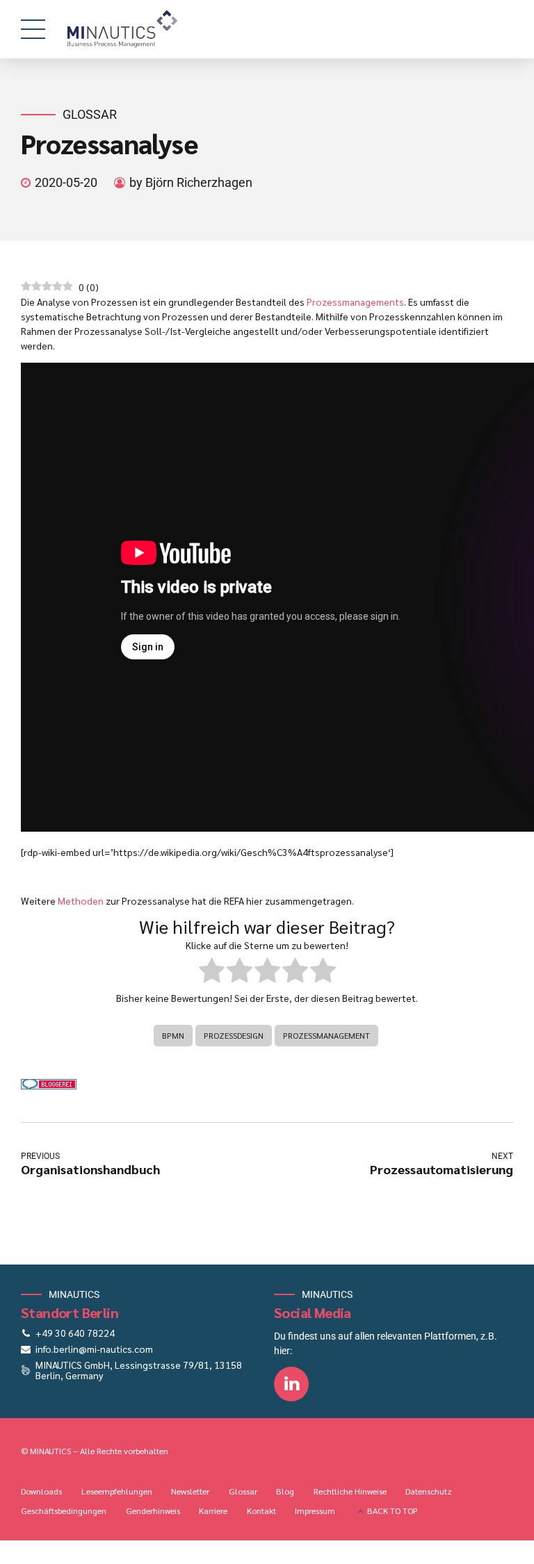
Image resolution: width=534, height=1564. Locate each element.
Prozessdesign (234, 1035)
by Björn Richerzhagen (190, 182)
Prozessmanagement (326, 1035)
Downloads (41, 1491)
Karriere (213, 1510)
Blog (285, 1491)
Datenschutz (428, 1491)
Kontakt (261, 1510)
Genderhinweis (153, 1510)
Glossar (90, 114)
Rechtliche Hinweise (350, 1491)
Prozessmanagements (355, 301)
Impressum (315, 1510)
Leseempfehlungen (116, 1491)
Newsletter (190, 1491)
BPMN (173, 1035)
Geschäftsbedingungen (63, 1510)
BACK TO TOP (392, 1510)
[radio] (212, 972)
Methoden (81, 900)
